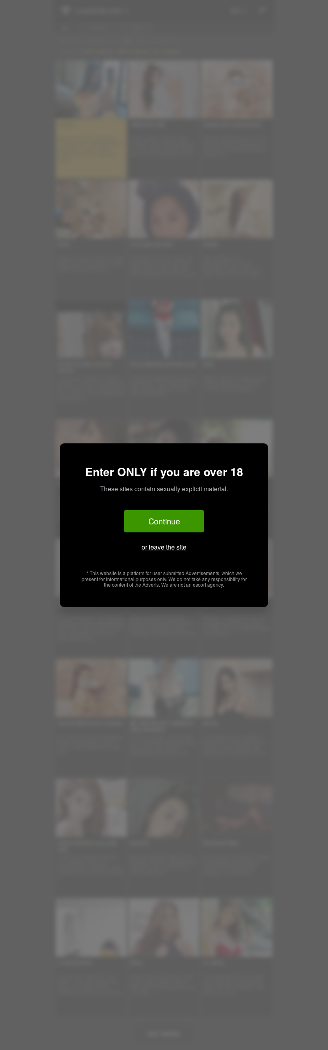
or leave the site (164, 547)
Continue (164, 521)
